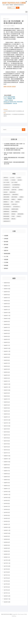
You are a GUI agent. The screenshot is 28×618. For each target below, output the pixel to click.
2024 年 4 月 (7, 336)
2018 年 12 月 (7, 527)
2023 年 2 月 (7, 378)
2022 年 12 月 (7, 384)
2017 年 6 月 (7, 578)
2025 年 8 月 (7, 294)
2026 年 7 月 (7, 285)
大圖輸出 (21, 196)
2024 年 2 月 (7, 342)
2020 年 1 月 (7, 488)
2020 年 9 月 (7, 464)
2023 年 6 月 (7, 366)
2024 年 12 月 (7, 312)
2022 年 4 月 (7, 408)
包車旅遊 (6, 238)
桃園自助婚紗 (6, 213)
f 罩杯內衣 (6, 177)
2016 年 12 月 (7, 596)
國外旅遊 (6, 244)
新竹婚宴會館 (6, 209)
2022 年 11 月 (7, 387)
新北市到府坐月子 (7, 206)
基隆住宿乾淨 (15, 194)
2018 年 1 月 (7, 557)
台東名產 (20, 189)
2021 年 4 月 (7, 443)
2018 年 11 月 (7, 530)
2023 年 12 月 (7, 348)
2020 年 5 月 (7, 476)
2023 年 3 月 (7, 375)
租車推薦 (6, 265)
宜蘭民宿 (17, 201)
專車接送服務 (6, 204)
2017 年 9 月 (7, 569)
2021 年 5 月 (7, 440)
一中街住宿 (6, 180)
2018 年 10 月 (7, 533)
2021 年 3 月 (7, 446)
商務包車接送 (12, 192)
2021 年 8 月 (7, 432)
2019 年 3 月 (7, 518)
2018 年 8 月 (7, 539)
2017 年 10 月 (7, 566)
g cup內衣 (12, 177)
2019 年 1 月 (7, 524)
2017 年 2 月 (7, 590)
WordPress (14, 616)
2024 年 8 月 (7, 324)
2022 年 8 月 (7, 396)
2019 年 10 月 (7, 497)
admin (8, 25)
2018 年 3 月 (7, 551)
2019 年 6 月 (7, 509)
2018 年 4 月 (7, 548)
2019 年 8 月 (7, 503)
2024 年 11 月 (7, 315)
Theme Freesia (20, 614)
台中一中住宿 (6, 182)
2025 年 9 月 (7, 291)
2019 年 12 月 (7, 491)
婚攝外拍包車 (6, 199)
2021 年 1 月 (7, 452)
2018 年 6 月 (7, 542)
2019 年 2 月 (7, 521)
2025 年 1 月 (7, 309)
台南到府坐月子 (7, 187)
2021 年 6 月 (7, 438)
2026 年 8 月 (7, 282)
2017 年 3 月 (7, 587)
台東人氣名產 (6, 189)
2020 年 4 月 (7, 479)
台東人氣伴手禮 (16, 187)
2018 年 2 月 (7, 554)
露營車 (5, 86)
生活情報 (6, 262)
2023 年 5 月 (7, 369)
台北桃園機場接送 (16, 184)
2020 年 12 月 (7, 455)
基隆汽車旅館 (14, 196)
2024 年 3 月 (7, 339)
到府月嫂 (19, 180)
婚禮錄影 (19, 199)
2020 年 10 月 (7, 461)
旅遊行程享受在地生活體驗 (14, 3)
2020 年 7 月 (7, 470)
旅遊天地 (12, 25)
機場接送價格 (20, 213)
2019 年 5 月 (7, 512)
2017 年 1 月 (7, 593)
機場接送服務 (7, 253)
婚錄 (12, 201)
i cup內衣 (18, 177)
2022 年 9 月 (7, 393)
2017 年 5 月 (7, 581)
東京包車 (9, 86)
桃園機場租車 (14, 211)
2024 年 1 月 (7, 345)
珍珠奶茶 (18, 216)
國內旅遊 (6, 241)
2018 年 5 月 (7, 545)
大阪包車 (14, 86)
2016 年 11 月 (7, 599)
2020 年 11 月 (7, 458)
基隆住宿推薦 (6, 196)
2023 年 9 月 (7, 357)
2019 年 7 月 (7, 506)
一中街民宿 (13, 180)
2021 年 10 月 (7, 426)
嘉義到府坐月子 (7, 194)
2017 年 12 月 (7, 560)
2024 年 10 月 (7, 318)
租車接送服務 (6, 218)
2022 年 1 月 (7, 417)
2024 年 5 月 (7, 333)
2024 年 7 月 (7, 327)
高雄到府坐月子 (7, 221)
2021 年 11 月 (7, 423)
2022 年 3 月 (7, 411)
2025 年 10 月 (7, 288)
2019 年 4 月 (7, 515)
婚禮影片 (13, 199)
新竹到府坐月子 (16, 206)
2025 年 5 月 (7, 303)
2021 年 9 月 (7, 429)
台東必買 (5, 192)
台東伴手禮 (14, 189)
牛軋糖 (13, 216)
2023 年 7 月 (7, 363)
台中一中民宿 (14, 182)
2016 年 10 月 (7, 602)
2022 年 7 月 (7, 399)
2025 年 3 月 (7, 306)
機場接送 (13, 213)
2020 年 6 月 (7, 473)
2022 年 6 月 (7, 402)
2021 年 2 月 (7, 449)
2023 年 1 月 (7, 381)
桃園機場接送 (6, 211)
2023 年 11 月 (7, 351)
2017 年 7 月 (7, 575)
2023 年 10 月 (7, 354)
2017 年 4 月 (7, 584)
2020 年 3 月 (7, 482)
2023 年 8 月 (7, 360)
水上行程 (6, 256)
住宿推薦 (6, 235)
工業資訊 (6, 247)
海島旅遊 (6, 259)
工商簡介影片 (14, 204)
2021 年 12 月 (7, 420)
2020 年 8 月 (7, 467)
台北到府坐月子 (7, 184)
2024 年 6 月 (7, 330)
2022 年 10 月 (7, 390)
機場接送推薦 (6, 216)
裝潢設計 (6, 268)
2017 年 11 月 (7, 563)
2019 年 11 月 (7, 494)
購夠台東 (13, 218)
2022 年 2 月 (7, 414)
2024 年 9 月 (7, 321)
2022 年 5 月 (7, 405)
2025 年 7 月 (7, 297)
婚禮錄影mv (6, 201)
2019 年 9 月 (7, 500)
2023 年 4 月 (7, 372)
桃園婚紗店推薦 (15, 209)
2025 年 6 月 (7, 300)
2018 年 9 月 (7, 536)
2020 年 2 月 (7, 485)
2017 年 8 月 (7, 572)
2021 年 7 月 (7, 435)
